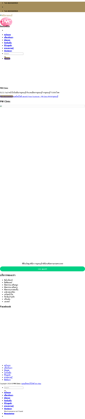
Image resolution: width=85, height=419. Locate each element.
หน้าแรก (7, 365)
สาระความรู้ (8, 377)
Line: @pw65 (42, 269)
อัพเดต (6, 370)
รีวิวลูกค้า (7, 375)
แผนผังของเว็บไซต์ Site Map (31, 383)
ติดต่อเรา (7, 379)
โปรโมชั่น (7, 372)
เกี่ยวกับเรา (8, 367)
